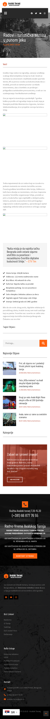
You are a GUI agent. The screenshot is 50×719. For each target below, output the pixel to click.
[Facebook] (32, 13)
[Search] (43, 343)
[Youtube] (40, 13)
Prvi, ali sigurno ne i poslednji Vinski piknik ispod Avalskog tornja (31, 366)
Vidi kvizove (14, 479)
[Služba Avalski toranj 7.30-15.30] (25, 504)
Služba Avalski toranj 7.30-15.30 (25, 510)
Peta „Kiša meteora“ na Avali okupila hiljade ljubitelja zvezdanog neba (31, 383)
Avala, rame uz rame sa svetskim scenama (33, 416)
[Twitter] (36, 13)
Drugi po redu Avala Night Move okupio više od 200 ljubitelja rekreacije (32, 400)
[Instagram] (45, 13)
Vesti (5, 64)
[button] (5, 13)
